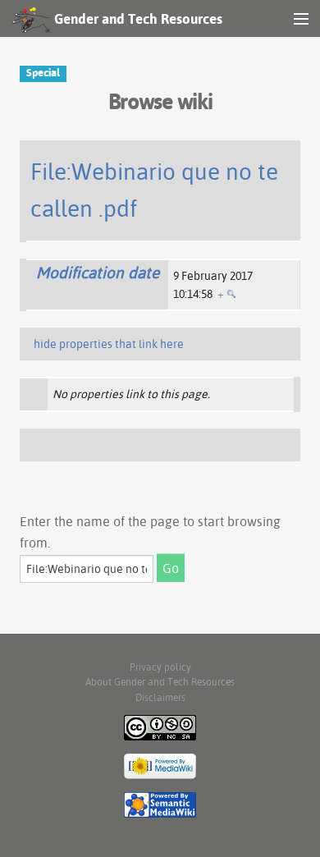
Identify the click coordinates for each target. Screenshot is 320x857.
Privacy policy (160, 667)
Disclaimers (160, 697)
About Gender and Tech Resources (160, 682)
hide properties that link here (109, 344)
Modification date (97, 272)
